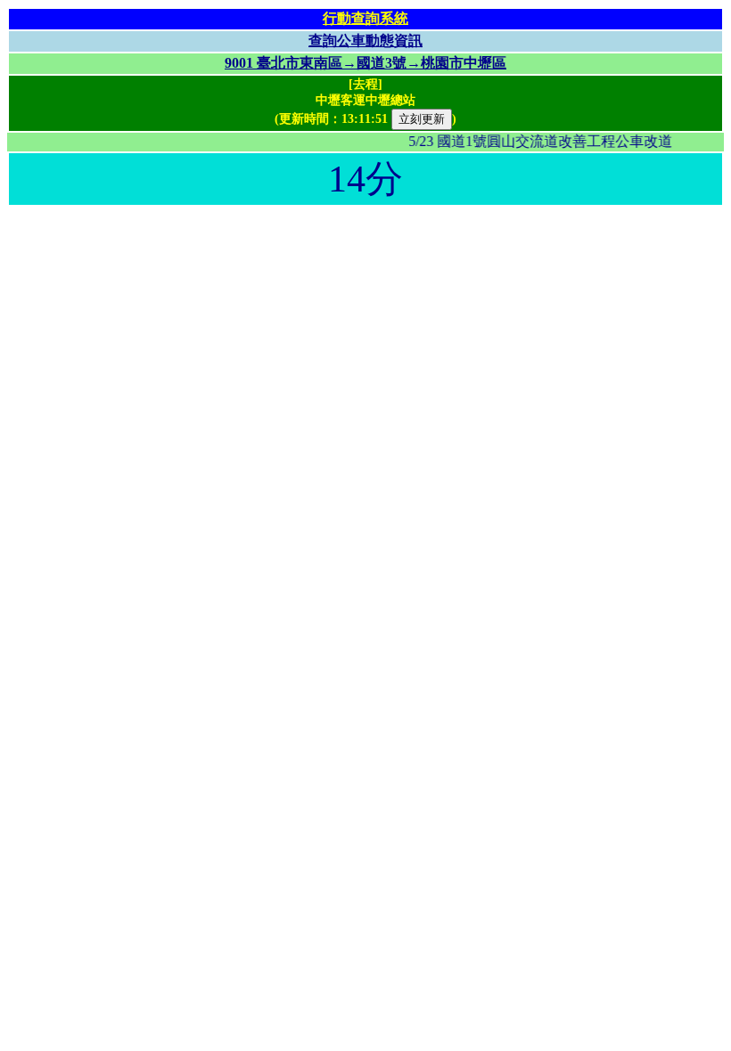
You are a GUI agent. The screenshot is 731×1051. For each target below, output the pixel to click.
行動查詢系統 (365, 18)
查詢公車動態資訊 (365, 40)
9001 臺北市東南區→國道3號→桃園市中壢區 (365, 62)
